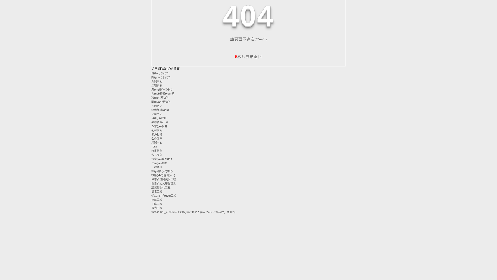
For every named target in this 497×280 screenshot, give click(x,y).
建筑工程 (156, 199)
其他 (154, 146)
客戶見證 (156, 134)
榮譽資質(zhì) (159, 122)
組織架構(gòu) (160, 109)
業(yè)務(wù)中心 (162, 89)
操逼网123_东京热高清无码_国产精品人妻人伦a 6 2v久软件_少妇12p (193, 212)
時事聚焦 (156, 150)
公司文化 (156, 114)
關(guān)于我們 (160, 77)
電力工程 (156, 207)
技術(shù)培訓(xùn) (163, 175)
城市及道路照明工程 (163, 179)
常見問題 (156, 154)
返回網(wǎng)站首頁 (165, 68)
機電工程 (156, 191)
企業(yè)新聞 (159, 162)
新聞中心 (156, 81)
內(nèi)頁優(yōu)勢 (162, 93)
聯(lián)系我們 (160, 73)
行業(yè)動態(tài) (161, 158)
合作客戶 (156, 138)
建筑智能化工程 (160, 187)
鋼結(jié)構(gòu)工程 (163, 195)
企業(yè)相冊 (159, 126)
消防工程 (156, 203)
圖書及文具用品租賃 (163, 183)
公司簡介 (156, 130)
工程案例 (156, 85)
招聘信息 (156, 105)
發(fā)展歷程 (159, 118)
